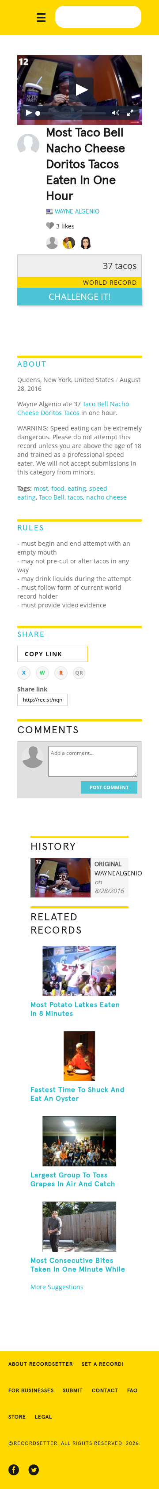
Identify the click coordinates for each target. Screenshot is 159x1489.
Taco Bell (51, 497)
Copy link (43, 654)
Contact (105, 1390)
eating (77, 488)
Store (17, 1417)
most (41, 488)
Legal (43, 1417)
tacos (75, 497)
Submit (73, 1390)
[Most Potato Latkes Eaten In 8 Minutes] (79, 970)
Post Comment (109, 787)
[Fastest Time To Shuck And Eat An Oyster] (79, 1056)
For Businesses (31, 1390)
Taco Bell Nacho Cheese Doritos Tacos (73, 408)
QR (79, 672)
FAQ (132, 1390)
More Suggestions (56, 1287)
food (57, 488)
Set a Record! (103, 1364)
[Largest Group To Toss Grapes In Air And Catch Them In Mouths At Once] (79, 1141)
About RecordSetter (40, 1364)
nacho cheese (106, 497)
